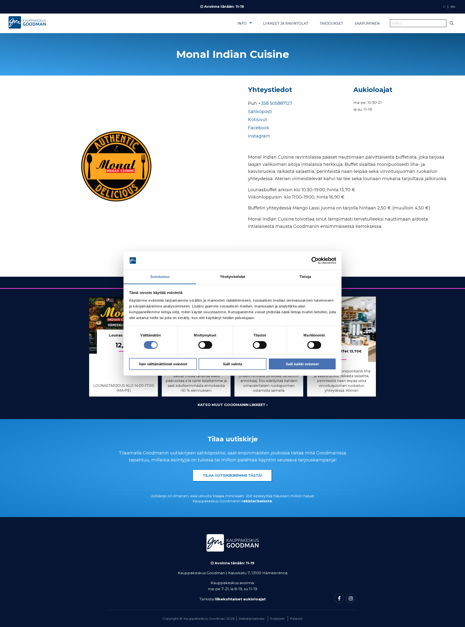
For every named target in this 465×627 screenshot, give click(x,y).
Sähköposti (260, 111)
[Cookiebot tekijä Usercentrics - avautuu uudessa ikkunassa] (315, 260)
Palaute (296, 618)
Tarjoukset (331, 23)
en (453, 6)
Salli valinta (232, 364)
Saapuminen (367, 23)
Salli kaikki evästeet (302, 364)
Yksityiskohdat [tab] (232, 277)
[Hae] (451, 23)
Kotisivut (257, 119)
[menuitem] (244, 25)
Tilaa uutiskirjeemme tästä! (232, 475)
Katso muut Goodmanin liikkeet (231, 405)
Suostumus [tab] (160, 277)
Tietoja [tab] (305, 277)
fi (444, 6)
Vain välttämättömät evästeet (163, 364)
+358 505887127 (275, 103)
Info (242, 23)
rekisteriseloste (256, 501)
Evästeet (277, 618)
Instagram (259, 136)
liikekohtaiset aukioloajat (240, 599)
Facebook (258, 127)
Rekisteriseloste (252, 618)
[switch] (205, 345)
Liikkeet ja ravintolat (285, 23)
